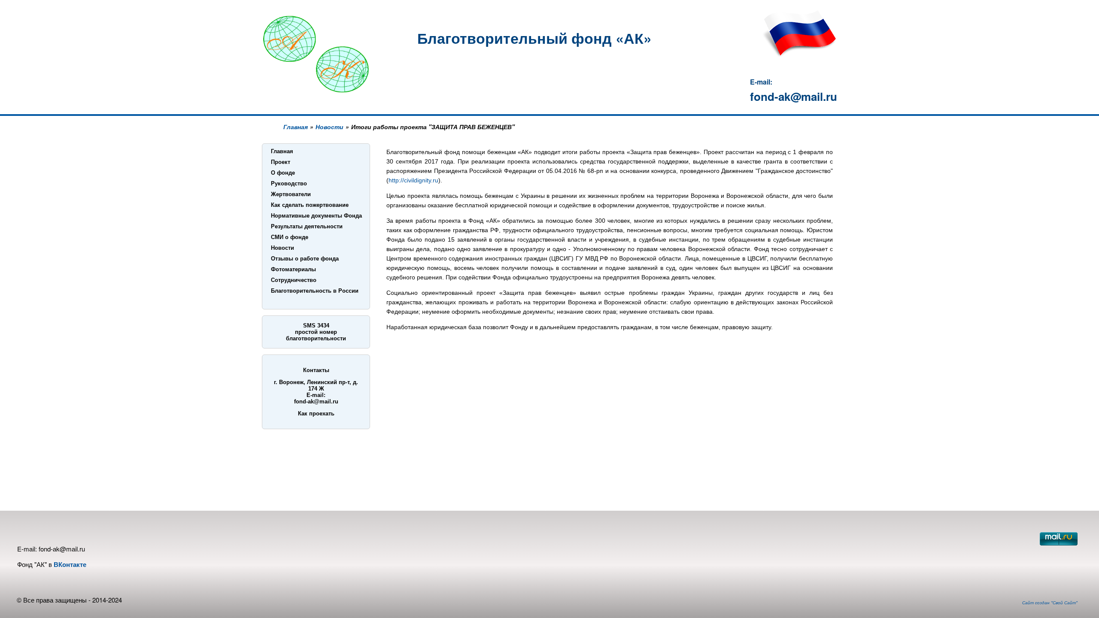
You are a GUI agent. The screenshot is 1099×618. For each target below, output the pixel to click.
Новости (329, 126)
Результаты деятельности (307, 226)
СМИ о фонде (289, 237)
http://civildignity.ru (413, 180)
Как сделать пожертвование (310, 205)
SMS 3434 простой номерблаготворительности (316, 332)
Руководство (289, 183)
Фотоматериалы (293, 269)
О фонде (283, 173)
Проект (280, 162)
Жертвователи (291, 194)
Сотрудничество (293, 280)
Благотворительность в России (314, 291)
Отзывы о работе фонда (305, 258)
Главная (295, 126)
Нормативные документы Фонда (316, 215)
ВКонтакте (70, 564)
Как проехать (316, 413)
